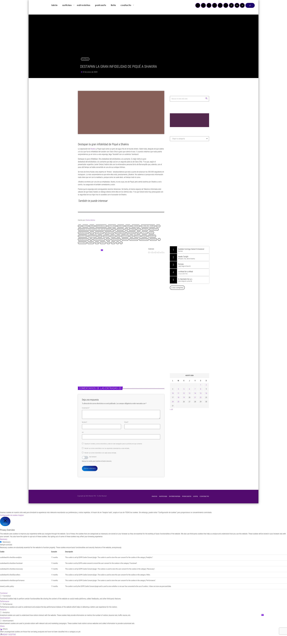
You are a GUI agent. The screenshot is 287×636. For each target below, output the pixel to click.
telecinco (82, 243)
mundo (106, 236)
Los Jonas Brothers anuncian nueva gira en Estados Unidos (192, 326)
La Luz (144, 233)
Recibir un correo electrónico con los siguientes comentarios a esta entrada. (107, 448)
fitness (132, 229)
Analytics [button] (3, 610)
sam (108, 239)
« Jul (171, 409)
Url (83, 432)
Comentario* (85, 408)
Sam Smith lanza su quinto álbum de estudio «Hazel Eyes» (192, 314)
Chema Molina (90, 220)
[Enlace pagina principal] (36, 5)
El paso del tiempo (148, 226)
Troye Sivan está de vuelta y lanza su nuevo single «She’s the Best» (193, 360)
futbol (145, 229)
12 (184, 393)
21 (195, 397)
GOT (92, 233)
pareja (137, 236)
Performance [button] (4, 601)
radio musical (99, 239)
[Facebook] (225, 5)
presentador (83, 239)
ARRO (91, 226)
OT (131, 236)
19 (184, 397)
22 (200, 397)
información (120, 233)
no (118, 236)
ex (126, 229)
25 (178, 402)
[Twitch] (209, 5)
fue (139, 229)
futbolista (154, 229)
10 (173, 393)
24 (173, 402)
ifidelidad (99, 233)
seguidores (116, 239)
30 (79, 226)
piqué (144, 236)
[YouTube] (197, 5)
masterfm (92, 236)
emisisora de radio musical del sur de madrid (95, 229)
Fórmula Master (180, 167)
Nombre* (84, 422)
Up (108, 243)
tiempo (91, 243)
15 (200, 393)
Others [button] (2, 626)
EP (114, 229)
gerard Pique (83, 233)
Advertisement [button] (5, 618)
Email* (126, 422)
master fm (82, 236)
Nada (113, 236)
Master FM (176, 163)
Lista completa (177, 287)
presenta (152, 236)
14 (195, 393)
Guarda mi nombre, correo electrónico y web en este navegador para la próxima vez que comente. (113, 444)
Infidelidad (109, 233)
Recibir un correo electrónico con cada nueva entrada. (100, 453)
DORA (128, 226)
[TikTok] (214, 5)
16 (206, 393)
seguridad (133, 239)
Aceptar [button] (21, 515)
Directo (120, 226)
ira (139, 233)
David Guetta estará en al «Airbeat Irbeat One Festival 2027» (192, 337)
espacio (120, 229)
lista (151, 233)
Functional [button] (3, 593)
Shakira (93, 149)
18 (178, 397)
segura (125, 239)
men (100, 236)
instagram (131, 233)
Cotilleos (85, 59)
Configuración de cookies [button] (9, 515)
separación (144, 239)
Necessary (7, 542)
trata (103, 243)
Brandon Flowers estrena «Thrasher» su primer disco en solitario (194, 303)
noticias (125, 236)
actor (85, 226)
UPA (113, 243)
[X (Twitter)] (203, 5)
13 (189, 393)
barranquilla (101, 226)
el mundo (135, 226)
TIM (97, 243)
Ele (158, 226)
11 (178, 393)
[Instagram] (220, 5)
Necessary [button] (3, 539)
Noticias (115, 277)
